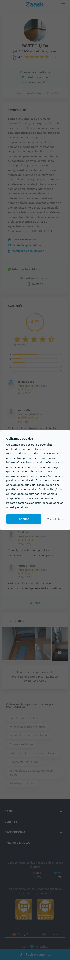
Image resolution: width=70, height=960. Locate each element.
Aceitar (24, 519)
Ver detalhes (55, 519)
